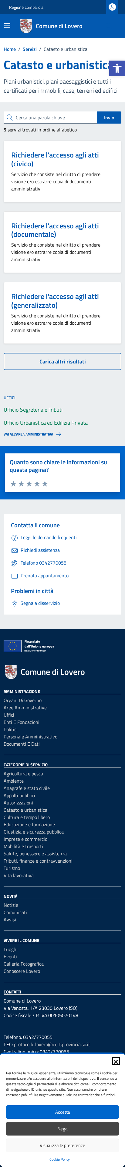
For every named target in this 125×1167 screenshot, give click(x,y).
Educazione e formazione (29, 824)
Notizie (11, 905)
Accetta (62, 1112)
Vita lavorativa (19, 875)
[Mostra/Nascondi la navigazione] (7, 25)
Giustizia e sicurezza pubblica (34, 831)
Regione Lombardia (26, 7)
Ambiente (14, 780)
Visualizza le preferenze (62, 1145)
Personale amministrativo (30, 736)
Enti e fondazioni (21, 722)
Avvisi (10, 919)
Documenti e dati (22, 744)
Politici (11, 729)
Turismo (12, 868)
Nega (62, 1128)
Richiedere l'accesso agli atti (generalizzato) (55, 300)
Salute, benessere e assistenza (35, 853)
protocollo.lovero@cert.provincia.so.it (52, 1044)
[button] (117, 68)
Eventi (10, 956)
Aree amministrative (25, 707)
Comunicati (15, 912)
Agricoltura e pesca (23, 773)
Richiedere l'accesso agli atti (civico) (55, 159)
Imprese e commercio (25, 839)
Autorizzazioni (18, 802)
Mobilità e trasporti (23, 846)
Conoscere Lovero (22, 971)
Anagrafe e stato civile (27, 788)
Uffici (9, 714)
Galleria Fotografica (24, 963)
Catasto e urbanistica (25, 810)
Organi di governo (23, 700)
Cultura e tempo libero (27, 817)
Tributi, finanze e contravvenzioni (38, 860)
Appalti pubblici (19, 795)
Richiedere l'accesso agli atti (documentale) (55, 230)
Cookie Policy (59, 1159)
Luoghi (11, 949)
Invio (109, 117)
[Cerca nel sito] (108, 26)
